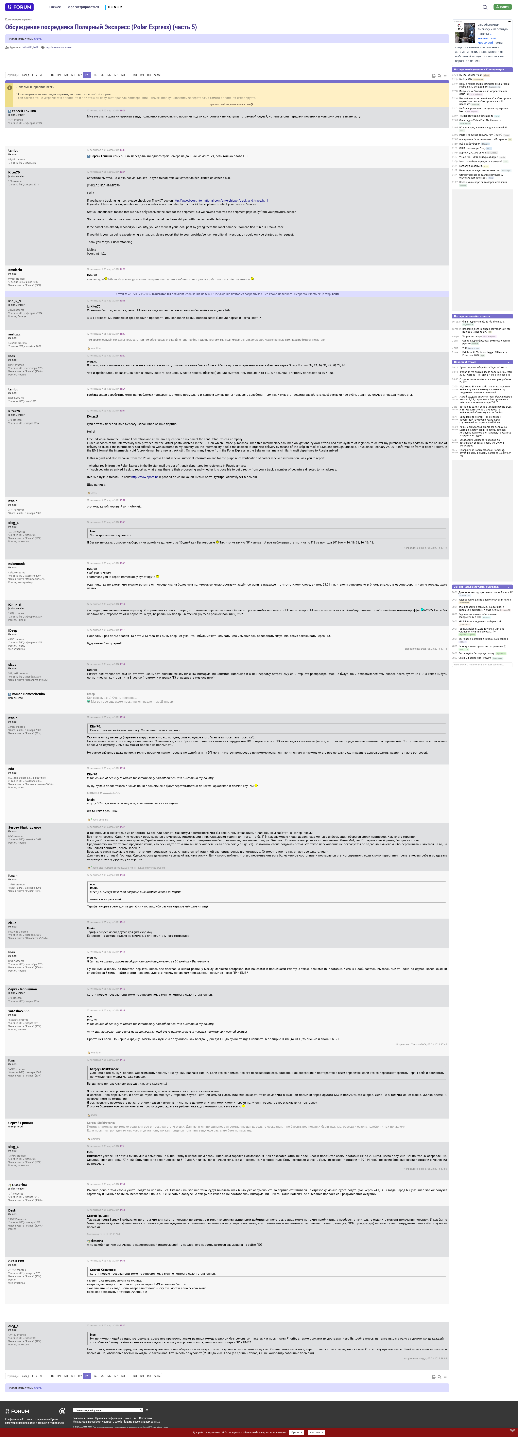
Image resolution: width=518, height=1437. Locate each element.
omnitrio (96, 348)
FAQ (135, 1418)
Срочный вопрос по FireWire (475, 658)
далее (157, 75)
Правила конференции (108, 1418)
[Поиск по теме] (439, 75)
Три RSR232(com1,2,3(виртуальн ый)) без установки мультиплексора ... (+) (481, 630)
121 (73, 75)
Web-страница (16, 649)
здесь (38, 39)
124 (94, 75)
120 (66, 75)
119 (58, 75)
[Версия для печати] (434, 75)
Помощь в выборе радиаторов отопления (483, 182)
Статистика (146, 1418)
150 (149, 75)
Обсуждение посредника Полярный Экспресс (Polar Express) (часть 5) (101, 26)
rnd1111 (134, 867)
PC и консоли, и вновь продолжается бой (483, 127)
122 (80, 75)
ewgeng (161, 867)
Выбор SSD (465, 79)
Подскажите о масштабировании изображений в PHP (478, 616)
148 (135, 75)
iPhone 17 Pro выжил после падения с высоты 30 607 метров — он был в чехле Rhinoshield (486, 373)
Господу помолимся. (471, 166)
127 (116, 75)
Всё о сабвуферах (469, 143)
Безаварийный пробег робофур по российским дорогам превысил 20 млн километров (482, 443)
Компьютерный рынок (18, 19)
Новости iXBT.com (465, 362)
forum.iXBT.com (149, 1427)
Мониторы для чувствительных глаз (480, 170)
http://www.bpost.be (144, 477)
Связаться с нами (83, 1418)
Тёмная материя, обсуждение (476, 115)
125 (101, 75)
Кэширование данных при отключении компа (485, 599)
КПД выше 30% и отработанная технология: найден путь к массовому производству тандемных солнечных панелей (485, 389)
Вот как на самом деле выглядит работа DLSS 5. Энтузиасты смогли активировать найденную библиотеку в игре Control (486, 409)
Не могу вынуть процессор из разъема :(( (482, 646)
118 (51, 75)
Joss (94, 493)
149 (142, 75)
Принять (296, 1432)
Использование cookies (86, 1421)
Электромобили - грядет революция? (480, 161)
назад (25, 75)
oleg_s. (102, 867)
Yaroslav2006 (121, 867)
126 (108, 75)
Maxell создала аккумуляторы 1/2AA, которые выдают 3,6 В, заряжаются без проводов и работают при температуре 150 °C (486, 399)
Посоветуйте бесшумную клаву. (477, 653)
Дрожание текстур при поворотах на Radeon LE (486, 592)
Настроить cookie (112, 1421)
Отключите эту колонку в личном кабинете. (479, 664)
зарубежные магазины (58, 47)
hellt (35, 47)
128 (123, 75)
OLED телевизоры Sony (472, 148)
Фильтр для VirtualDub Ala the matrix (480, 120)
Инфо (442, 110)
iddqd (94, 1115)
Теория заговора (472, 336)
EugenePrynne (148, 867)
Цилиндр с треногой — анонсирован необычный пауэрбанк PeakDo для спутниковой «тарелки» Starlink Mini (480, 420)
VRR (464, 348)
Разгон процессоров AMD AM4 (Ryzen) (480, 134)
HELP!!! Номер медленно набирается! (480, 621)
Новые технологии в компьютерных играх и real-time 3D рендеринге (484, 85)
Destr (110, 867)
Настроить (316, 1432)
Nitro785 (27, 47)
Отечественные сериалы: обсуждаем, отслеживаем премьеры (481, 176)
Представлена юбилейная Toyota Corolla (483, 367)
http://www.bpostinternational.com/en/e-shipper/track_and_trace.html (221, 200)
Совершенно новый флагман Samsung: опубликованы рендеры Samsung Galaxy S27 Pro (485, 453)
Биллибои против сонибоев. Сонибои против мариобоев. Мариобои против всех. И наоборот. (485, 101)
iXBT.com (79, 1427)
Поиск (127, 1418)
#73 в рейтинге (37, 777)
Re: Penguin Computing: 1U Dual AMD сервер (483, 639)
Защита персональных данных (142, 1421)
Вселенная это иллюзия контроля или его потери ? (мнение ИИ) (486, 330)
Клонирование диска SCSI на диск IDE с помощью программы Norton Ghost (481, 608)
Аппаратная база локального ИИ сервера (483, 139)
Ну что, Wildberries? (470, 75)
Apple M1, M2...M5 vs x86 (472, 152)
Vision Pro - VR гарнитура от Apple (479, 157)
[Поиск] (485, 7)
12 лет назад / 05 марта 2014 (106, 110)
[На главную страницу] (19, 7)
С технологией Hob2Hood (487, 38)
